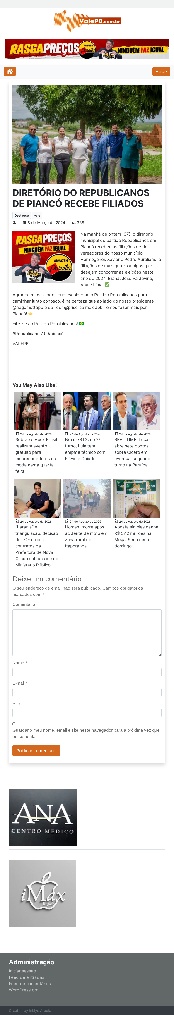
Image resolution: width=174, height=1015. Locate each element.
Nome (19, 662)
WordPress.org (24, 990)
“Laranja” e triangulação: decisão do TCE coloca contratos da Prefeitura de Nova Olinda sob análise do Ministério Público (36, 546)
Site (16, 703)
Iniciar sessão (22, 971)
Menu (160, 71)
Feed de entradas (26, 977)
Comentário (23, 604)
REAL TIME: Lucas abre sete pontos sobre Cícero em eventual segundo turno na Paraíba (132, 452)
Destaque (21, 215)
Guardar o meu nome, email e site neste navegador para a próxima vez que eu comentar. (86, 733)
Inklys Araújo (40, 1010)
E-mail (19, 683)
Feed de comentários (30, 983)
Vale (37, 215)
